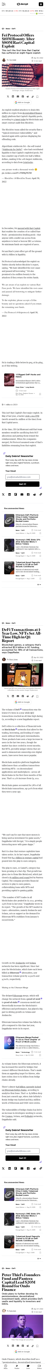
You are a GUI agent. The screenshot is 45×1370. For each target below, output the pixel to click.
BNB (36, 11)
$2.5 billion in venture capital (25, 857)
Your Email (11, 471)
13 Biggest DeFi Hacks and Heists (28, 375)
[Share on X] (8, 96)
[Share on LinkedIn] (13, 96)
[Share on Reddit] (28, 96)
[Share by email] (18, 96)
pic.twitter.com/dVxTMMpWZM (17, 172)
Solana (33, 963)
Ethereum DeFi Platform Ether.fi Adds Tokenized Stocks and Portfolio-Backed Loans (27, 518)
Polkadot (29, 1116)
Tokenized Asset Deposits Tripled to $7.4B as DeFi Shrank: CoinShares (28, 564)
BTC (3, 11)
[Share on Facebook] (23, 96)
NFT (32, 713)
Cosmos (8, 1116)
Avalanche (20, 963)
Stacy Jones (13, 659)
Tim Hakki (12, 60)
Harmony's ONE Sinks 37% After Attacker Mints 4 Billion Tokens (28, 542)
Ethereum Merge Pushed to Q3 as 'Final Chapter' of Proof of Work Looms (28, 1039)
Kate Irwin (12, 1311)
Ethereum (17, 995)
